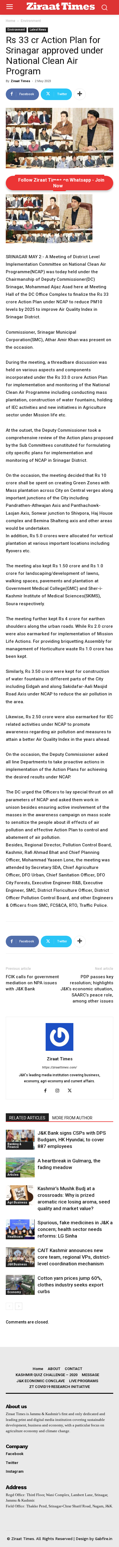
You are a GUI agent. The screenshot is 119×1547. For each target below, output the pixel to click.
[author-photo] (59, 1050)
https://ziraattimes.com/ (59, 1067)
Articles (13, 1174)
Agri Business (17, 1202)
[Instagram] (59, 1091)
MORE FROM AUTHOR (72, 1118)
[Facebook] (47, 1091)
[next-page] (18, 1306)
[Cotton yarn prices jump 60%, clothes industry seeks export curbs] (20, 1285)
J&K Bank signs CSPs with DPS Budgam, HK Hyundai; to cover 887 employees (72, 1139)
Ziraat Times (20, 81)
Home (10, 21)
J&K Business (17, 1264)
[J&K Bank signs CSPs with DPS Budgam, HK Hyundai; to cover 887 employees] (20, 1140)
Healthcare (15, 1236)
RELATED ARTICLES (27, 1118)
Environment (31, 21)
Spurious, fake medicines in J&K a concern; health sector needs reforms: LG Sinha (75, 1229)
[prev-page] (9, 1306)
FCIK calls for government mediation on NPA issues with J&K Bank (32, 983)
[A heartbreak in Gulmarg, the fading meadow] (20, 1167)
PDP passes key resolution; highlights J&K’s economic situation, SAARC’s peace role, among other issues (86, 989)
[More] (80, 94)
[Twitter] (72, 1091)
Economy (14, 1292)
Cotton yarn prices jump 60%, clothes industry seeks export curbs (70, 1284)
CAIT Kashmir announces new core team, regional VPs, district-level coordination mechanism (74, 1257)
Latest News (38, 29)
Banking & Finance (14, 1145)
